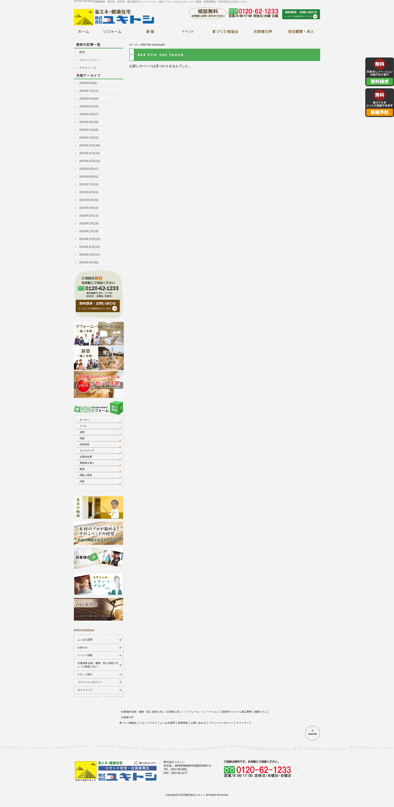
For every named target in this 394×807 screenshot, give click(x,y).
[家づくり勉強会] (225, 32)
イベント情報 (85, 655)
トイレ (83, 426)
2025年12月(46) (89, 145)
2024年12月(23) (89, 239)
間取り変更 (86, 475)
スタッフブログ (148, 722)
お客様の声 (127, 717)
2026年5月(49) (88, 106)
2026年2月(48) (88, 129)
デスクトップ (87, 67)
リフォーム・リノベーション (203, 711)
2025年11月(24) (89, 153)
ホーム (133, 44)
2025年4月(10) (88, 207)
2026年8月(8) (88, 83)
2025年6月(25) (88, 192)
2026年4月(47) (88, 114)
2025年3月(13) (88, 215)
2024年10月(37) (89, 254)
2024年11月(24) (89, 246)
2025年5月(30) (88, 200)
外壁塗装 (84, 444)
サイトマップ (85, 690)
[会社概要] (300, 32)
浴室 (82, 432)
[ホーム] (83, 32)
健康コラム (261, 711)
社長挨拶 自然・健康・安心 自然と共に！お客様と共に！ (152, 711)
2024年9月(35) (88, 262)
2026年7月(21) (88, 90)
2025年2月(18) (88, 223)
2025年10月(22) (89, 161)
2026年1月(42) (88, 137)
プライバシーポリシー (90, 682)
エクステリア (87, 450)
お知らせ (82, 647)
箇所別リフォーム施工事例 (237, 711)
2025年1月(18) (88, 231)
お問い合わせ (198, 722)
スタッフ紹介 (85, 674)
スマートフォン (89, 60)
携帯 (82, 52)
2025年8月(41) (88, 176)
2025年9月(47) (88, 168)
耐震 (82, 469)
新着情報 (183, 722)
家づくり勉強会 (128, 722)
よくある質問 (85, 639)
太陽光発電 (86, 456)
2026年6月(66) (88, 98)
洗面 (82, 438)
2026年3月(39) (88, 122)
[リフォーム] (113, 32)
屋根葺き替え (87, 462)
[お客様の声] (263, 32)
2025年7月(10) (88, 184)
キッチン (84, 419)
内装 (82, 481)
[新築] (150, 32)
